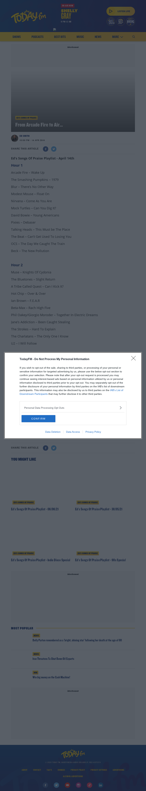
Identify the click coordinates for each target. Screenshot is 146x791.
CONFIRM (38, 418)
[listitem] (73, 408)
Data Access (73, 431)
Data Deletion (53, 431)
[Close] (134, 359)
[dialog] (73, 395)
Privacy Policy (93, 431)
